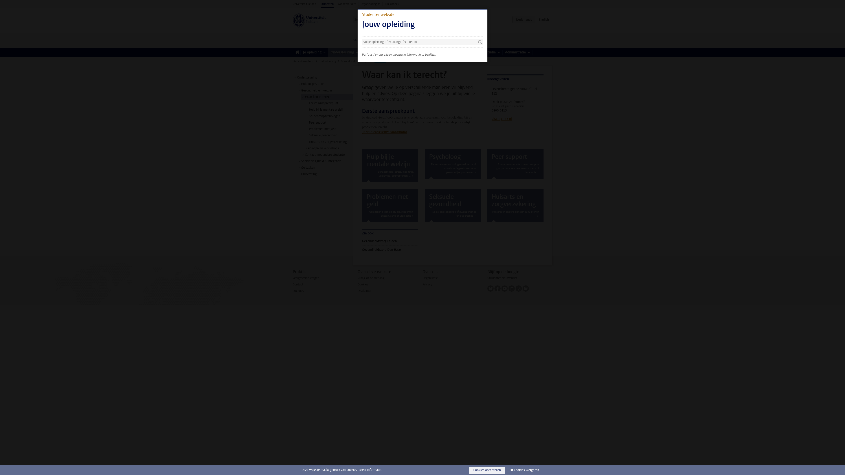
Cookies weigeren (526, 470)
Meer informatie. (370, 470)
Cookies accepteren (487, 470)
